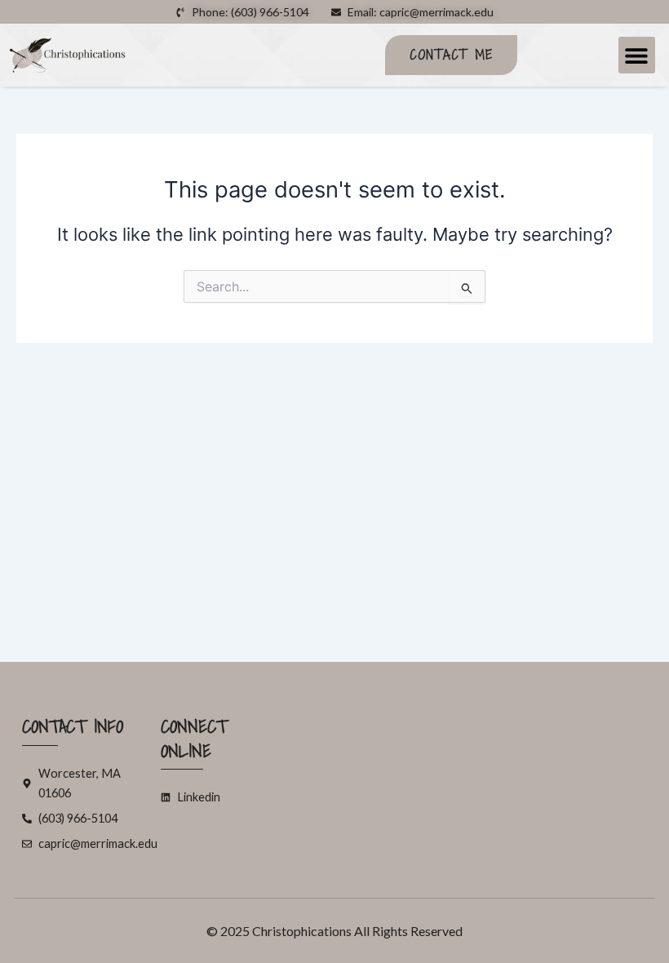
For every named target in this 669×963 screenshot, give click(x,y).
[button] (636, 55)
